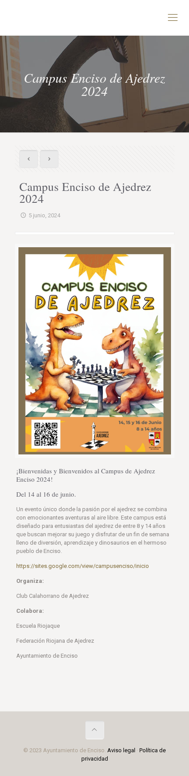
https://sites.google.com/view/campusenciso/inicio (82, 566)
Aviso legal (121, 750)
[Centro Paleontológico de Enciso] (94, 17)
